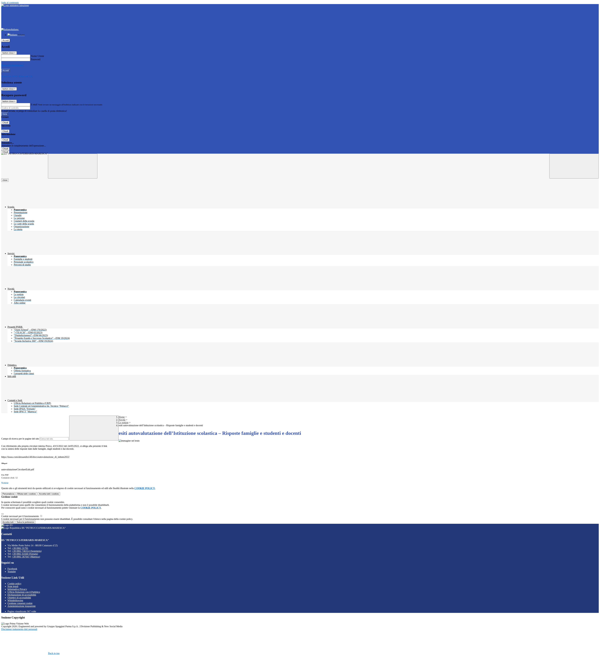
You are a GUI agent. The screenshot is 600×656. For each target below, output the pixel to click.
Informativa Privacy (17, 589)
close (4, 180)
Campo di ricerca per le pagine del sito (20, 438)
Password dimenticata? (12, 65)
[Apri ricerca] (574, 166)
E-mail (34, 104)
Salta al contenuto (10, 2)
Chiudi (5, 122)
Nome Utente (37, 56)
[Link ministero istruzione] (15, 5)
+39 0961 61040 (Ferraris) (25, 554)
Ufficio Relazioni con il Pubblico (24, 592)
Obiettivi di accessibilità (19, 597)
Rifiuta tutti (26, 494)
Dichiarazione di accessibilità (22, 594)
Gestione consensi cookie (20, 603)
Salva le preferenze (25, 522)
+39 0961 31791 (20, 548)
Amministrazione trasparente (22, 606)
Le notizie (123, 422)
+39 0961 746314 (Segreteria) (27, 551)
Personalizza (8, 494)
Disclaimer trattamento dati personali (19, 629)
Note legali (13, 586)
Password (35, 59)
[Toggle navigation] (72, 166)
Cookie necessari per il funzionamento (20, 516)
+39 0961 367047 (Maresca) (26, 556)
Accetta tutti (49, 494)
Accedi (5, 40)
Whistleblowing (15, 600)
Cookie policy (14, 583)
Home (122, 417)
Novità (122, 419)
